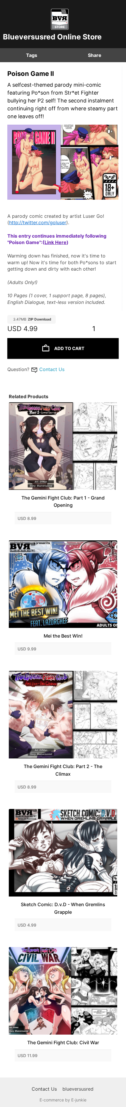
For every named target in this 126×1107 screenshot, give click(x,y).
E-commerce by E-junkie (63, 1099)
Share (94, 55)
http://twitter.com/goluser (37, 222)
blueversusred (77, 1089)
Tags (31, 55)
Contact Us (51, 369)
